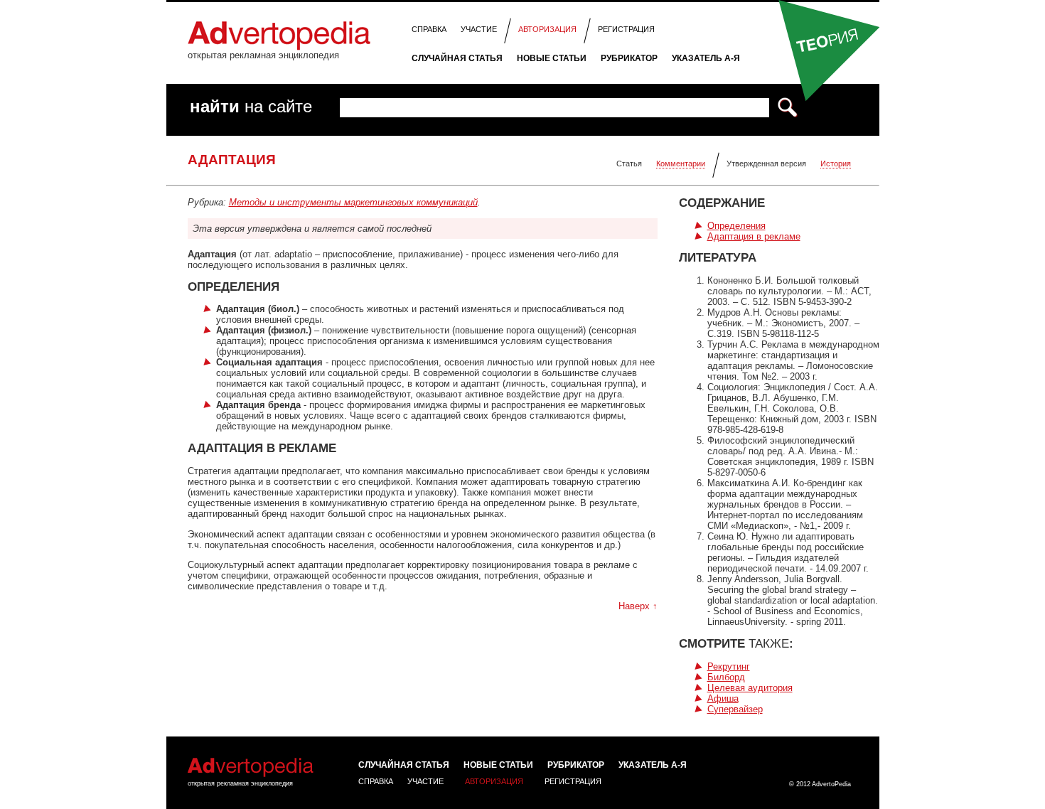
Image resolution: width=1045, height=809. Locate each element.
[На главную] (279, 47)
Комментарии (680, 163)
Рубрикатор (629, 58)
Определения (736, 225)
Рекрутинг (728, 666)
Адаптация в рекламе (753, 236)
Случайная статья (457, 58)
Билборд (726, 677)
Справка (429, 29)
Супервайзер (735, 709)
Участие (479, 29)
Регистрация (626, 29)
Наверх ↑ (638, 606)
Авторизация (547, 29)
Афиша (723, 698)
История (835, 163)
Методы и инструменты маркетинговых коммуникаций (353, 202)
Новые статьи (551, 58)
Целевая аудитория (750, 687)
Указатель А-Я (706, 58)
